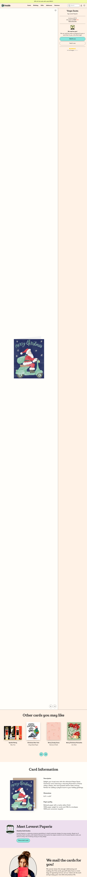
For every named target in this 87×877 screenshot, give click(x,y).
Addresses (49, 5)
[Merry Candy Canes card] (54, 731)
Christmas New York (33, 742)
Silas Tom (12, 745)
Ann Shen (74, 745)
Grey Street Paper (33, 745)
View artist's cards (23, 840)
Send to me (72, 43)
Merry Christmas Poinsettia (74, 742)
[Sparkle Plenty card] (13, 733)
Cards (29, 5)
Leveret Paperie (73, 13)
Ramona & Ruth (53, 745)
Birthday (35, 5)
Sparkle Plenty (13, 742)
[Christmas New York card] (33, 731)
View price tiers (73, 21)
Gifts (42, 5)
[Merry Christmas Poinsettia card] (74, 731)
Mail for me (72, 38)
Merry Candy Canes (53, 742)
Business (57, 5)
